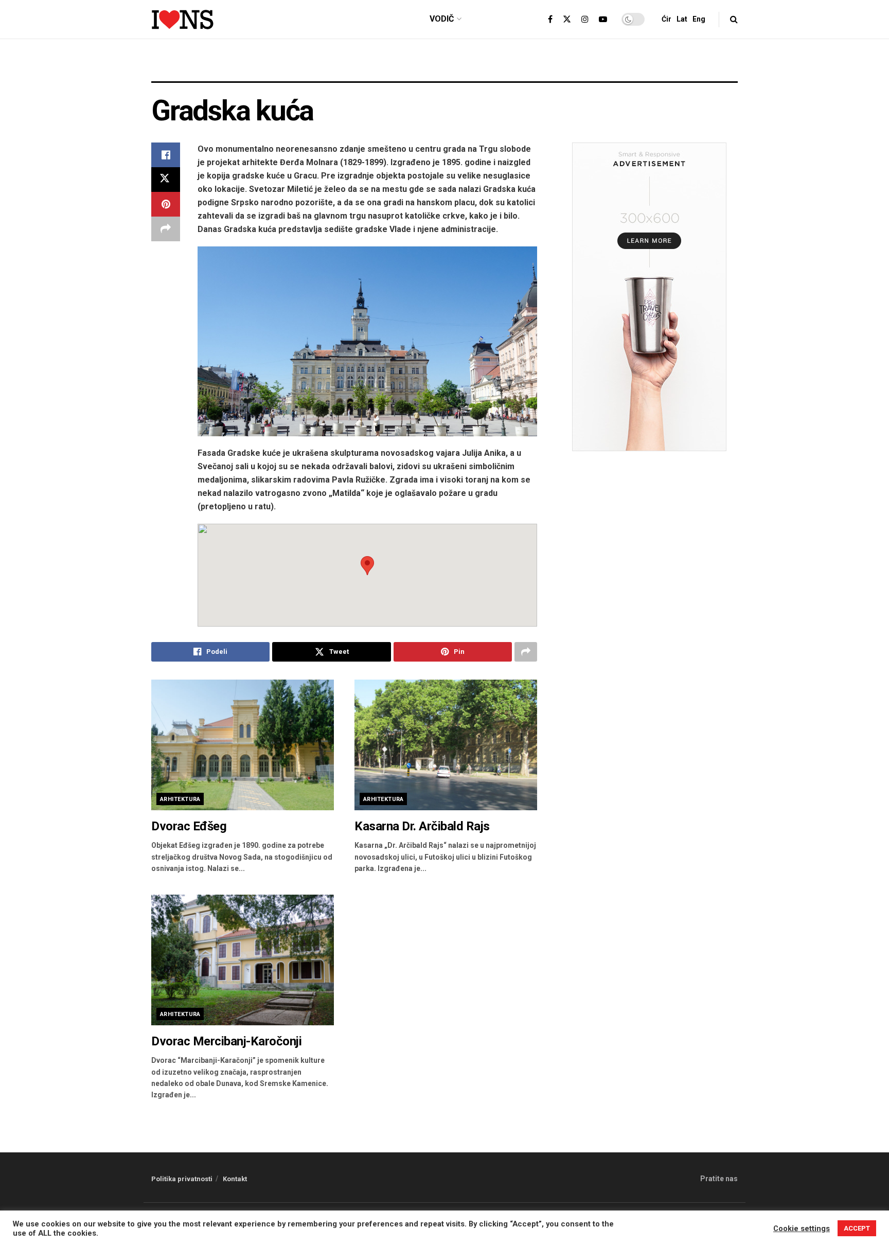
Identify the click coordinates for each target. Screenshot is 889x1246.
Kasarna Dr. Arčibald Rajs (422, 826)
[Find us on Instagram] (585, 19)
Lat (682, 19)
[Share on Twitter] (165, 179)
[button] (367, 565)
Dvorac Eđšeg (188, 826)
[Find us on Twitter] (567, 19)
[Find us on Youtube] (603, 19)
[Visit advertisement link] (444, 68)
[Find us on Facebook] (550, 19)
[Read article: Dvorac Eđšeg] (242, 745)
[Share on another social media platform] (165, 229)
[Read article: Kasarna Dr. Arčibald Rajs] (445, 745)
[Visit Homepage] (182, 19)
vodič (442, 19)
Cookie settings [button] (801, 1228)
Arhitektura (180, 799)
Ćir (666, 19)
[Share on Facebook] (165, 155)
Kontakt (235, 1179)
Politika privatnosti (181, 1179)
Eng (698, 19)
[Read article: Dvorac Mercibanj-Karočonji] (242, 960)
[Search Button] (734, 19)
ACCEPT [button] (857, 1228)
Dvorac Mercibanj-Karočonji (226, 1041)
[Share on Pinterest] (165, 204)
